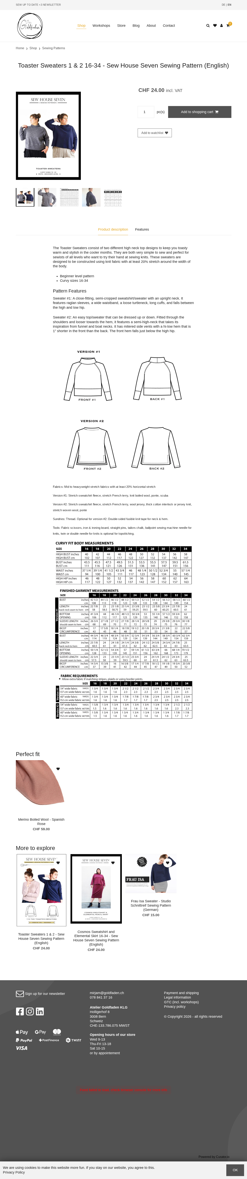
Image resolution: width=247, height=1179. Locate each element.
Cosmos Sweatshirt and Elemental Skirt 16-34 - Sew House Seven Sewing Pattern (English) (96, 938)
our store (127, 1035)
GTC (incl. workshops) (181, 1002)
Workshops (101, 26)
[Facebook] (20, 1013)
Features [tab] (142, 229)
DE (224, 5)
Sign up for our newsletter (44, 994)
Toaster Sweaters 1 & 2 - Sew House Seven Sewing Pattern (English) (41, 938)
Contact (169, 26)
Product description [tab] (113, 229)
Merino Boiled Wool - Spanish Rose (41, 822)
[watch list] (214, 26)
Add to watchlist (152, 133)
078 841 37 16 (101, 997)
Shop (81, 26)
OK (235, 1170)
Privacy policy (174, 1007)
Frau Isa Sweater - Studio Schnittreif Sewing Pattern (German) (151, 905)
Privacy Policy (14, 1172)
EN (229, 5)
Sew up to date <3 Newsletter (38, 5)
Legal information (177, 997)
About (151, 26)
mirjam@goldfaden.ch (107, 993)
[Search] (208, 26)
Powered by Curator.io (214, 1156)
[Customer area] (221, 26)
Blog (136, 26)
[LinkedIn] (40, 1013)
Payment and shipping (181, 993)
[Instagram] (30, 1013)
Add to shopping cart (197, 112)
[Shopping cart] (228, 26)
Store (121, 26)
